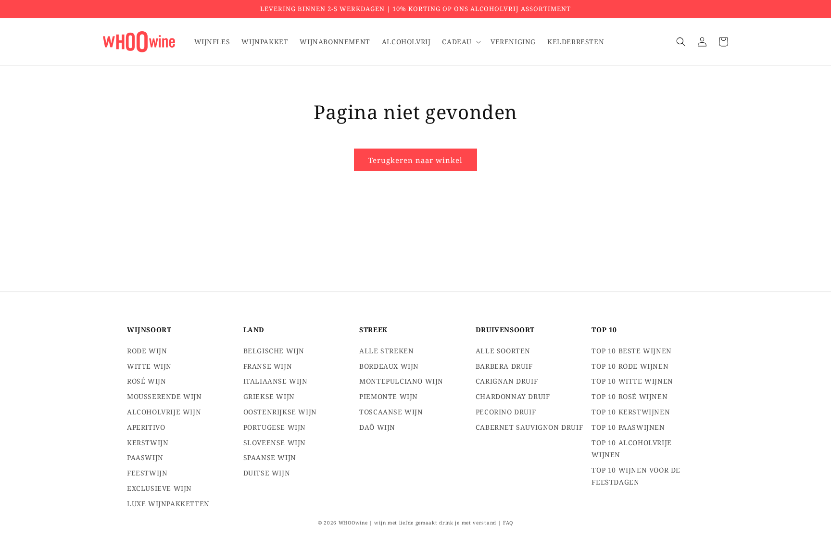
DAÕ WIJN (377, 427)
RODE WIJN (147, 350)
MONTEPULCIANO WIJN (401, 381)
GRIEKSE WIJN (269, 396)
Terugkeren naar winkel (415, 160)
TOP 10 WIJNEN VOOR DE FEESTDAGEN (636, 476)
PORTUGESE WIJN (274, 427)
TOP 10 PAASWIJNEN (628, 427)
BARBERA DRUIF (504, 366)
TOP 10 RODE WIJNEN (630, 366)
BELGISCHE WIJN (273, 350)
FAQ (508, 522)
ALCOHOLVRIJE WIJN (164, 411)
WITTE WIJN (149, 366)
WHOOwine (353, 522)
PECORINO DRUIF (506, 411)
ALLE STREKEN (386, 350)
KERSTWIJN (147, 442)
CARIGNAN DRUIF (507, 381)
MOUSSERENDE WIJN (164, 396)
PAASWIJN (145, 457)
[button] (460, 42)
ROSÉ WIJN (146, 381)
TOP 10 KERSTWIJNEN (631, 411)
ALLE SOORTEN (503, 350)
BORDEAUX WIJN (389, 366)
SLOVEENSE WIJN (274, 442)
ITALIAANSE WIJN (275, 381)
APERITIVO (146, 427)
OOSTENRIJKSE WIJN (280, 411)
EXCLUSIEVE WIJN (159, 488)
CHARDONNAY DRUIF (513, 396)
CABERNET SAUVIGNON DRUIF (529, 427)
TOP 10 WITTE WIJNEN (632, 381)
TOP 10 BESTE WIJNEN (631, 350)
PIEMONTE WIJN (388, 396)
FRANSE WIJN (267, 366)
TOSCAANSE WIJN (391, 411)
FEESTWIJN (147, 472)
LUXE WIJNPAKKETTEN (168, 503)
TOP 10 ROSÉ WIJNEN (629, 396)
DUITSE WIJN (266, 472)
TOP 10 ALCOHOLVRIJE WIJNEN (631, 448)
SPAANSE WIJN (269, 457)
